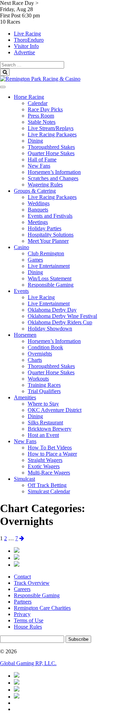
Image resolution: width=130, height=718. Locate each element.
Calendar (37, 103)
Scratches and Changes (53, 178)
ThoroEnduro (29, 40)
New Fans (39, 166)
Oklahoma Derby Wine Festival (62, 316)
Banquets (38, 210)
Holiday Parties (44, 228)
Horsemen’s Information (54, 172)
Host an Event (43, 435)
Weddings (39, 203)
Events (21, 291)
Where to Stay (43, 404)
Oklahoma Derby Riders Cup (60, 322)
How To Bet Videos (50, 447)
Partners (23, 602)
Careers (22, 589)
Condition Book (45, 347)
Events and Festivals (50, 216)
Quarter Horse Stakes (51, 153)
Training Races (44, 385)
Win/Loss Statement (49, 278)
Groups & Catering (35, 191)
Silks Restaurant (45, 422)
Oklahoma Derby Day (52, 310)
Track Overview (32, 583)
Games (35, 260)
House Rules (28, 627)
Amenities (25, 397)
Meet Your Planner (48, 241)
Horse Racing (29, 97)
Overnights (40, 354)
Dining (35, 141)
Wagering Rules (45, 185)
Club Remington (46, 253)
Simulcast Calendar (49, 491)
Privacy (22, 614)
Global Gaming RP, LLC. (28, 663)
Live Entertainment (49, 266)
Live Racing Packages (52, 134)
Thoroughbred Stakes (51, 147)
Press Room (41, 116)
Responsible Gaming (50, 285)
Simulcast (24, 479)
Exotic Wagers (44, 466)
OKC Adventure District (54, 410)
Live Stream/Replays (50, 128)
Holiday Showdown (50, 329)
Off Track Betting (47, 485)
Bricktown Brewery (49, 429)
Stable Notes (41, 122)
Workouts (38, 379)
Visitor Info (26, 46)
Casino (21, 247)
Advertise (24, 52)
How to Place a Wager (52, 454)
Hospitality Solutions (50, 235)
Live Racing (27, 34)
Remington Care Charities (42, 608)
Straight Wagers (45, 460)
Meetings (38, 222)
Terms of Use (28, 620)
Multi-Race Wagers (49, 473)
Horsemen (25, 335)
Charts (35, 360)
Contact (22, 577)
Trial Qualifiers (44, 391)
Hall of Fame (42, 159)
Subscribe (78, 639)
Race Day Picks (45, 109)
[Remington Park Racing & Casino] (40, 79)
